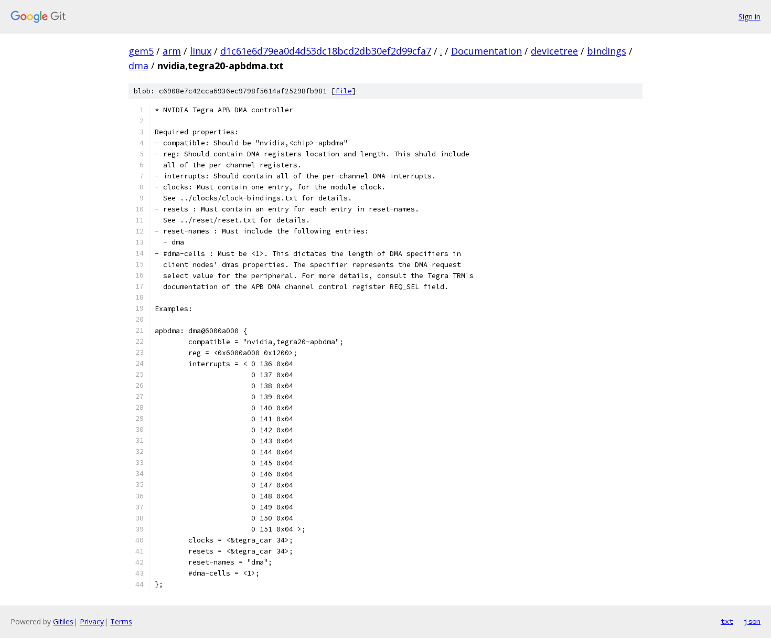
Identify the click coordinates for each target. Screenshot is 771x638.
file (343, 91)
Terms (121, 621)
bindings (606, 51)
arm (172, 51)
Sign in (749, 17)
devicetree (554, 51)
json (752, 621)
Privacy (92, 621)
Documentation (486, 51)
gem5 (141, 51)
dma (138, 65)
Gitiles (63, 621)
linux (200, 51)
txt (727, 621)
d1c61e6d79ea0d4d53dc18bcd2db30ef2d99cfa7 (325, 51)
